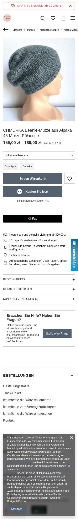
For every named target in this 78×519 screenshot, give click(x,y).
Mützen (31, 30)
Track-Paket (12, 393)
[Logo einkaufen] (7, 18)
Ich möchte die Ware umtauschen (27, 413)
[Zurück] (6, 30)
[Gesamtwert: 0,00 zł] (63, 18)
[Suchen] (42, 18)
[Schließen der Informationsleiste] (70, 6)
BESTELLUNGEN (18, 375)
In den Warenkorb (33, 178)
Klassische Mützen (49, 30)
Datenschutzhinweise (19, 462)
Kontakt (8, 420)
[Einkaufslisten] (53, 18)
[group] (39, 86)
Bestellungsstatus (16, 386)
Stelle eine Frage (57, 333)
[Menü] (73, 18)
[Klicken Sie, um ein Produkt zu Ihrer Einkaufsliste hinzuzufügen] (69, 178)
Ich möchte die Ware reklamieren (27, 400)
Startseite (17, 30)
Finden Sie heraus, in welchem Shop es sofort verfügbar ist (37, 247)
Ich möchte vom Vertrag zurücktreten (30, 407)
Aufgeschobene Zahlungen (25, 260)
